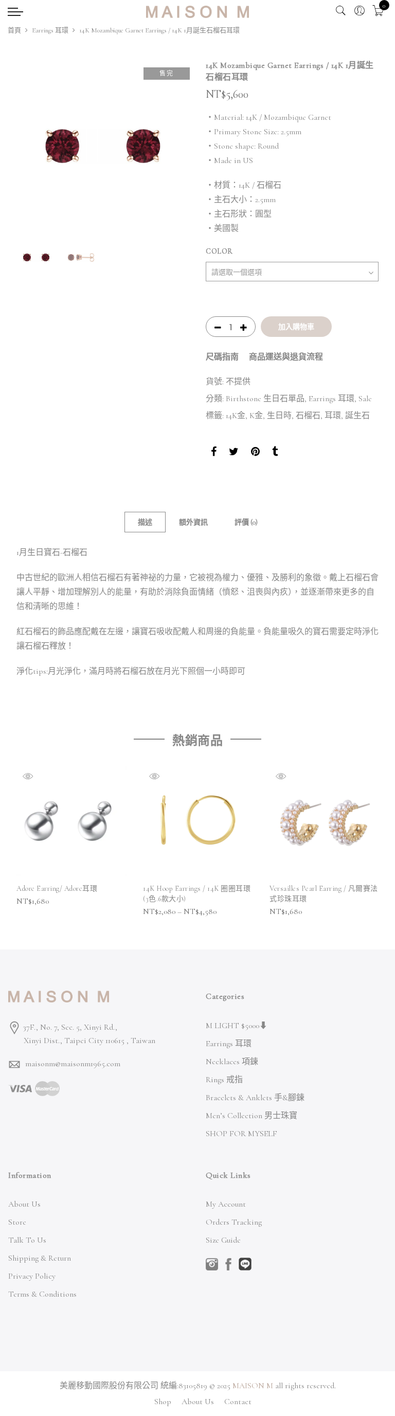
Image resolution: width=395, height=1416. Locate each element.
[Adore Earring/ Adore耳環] (71, 821)
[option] (102, 146)
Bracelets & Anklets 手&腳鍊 (255, 1097)
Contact (238, 1401)
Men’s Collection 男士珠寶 (251, 1115)
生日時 (279, 415)
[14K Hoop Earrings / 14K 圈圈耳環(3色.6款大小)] (198, 821)
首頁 (14, 30)
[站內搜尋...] (341, 11)
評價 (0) (246, 522)
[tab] (145, 522)
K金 (256, 415)
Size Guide (223, 1240)
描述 (145, 522)
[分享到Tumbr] (275, 453)
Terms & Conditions (42, 1294)
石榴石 (308, 415)
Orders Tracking (234, 1222)
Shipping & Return (39, 1258)
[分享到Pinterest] (255, 453)
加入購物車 (296, 326)
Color (219, 251)
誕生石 (357, 415)
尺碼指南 (222, 357)
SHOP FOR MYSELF (241, 1133)
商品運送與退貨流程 (286, 357)
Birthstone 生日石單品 (265, 398)
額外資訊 (193, 522)
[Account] (359, 11)
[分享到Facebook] (214, 453)
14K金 (235, 415)
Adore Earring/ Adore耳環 (56, 888)
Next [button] (172, 146)
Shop (162, 1401)
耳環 (333, 415)
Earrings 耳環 (50, 30)
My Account (226, 1204)
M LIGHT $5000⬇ (236, 1025)
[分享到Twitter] (234, 453)
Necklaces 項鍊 (232, 1061)
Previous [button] (34, 146)
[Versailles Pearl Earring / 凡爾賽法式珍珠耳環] (325, 821)
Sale (365, 398)
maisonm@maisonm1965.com (72, 1064)
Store (17, 1222)
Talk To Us (27, 1240)
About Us (24, 1204)
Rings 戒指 (224, 1079)
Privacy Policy (32, 1276)
